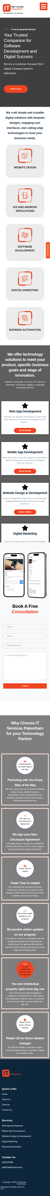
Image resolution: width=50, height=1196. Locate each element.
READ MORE (25, 430)
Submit (25, 686)
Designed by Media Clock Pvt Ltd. (12, 1188)
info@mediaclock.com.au (12, 1167)
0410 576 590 (7, 1162)
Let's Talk (15, 89)
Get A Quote (48, 250)
